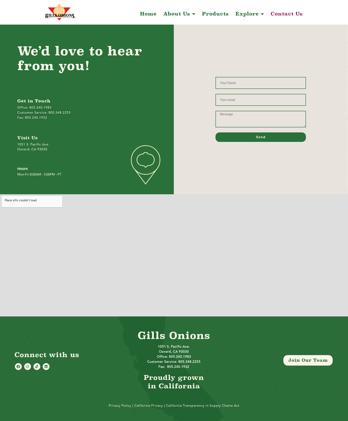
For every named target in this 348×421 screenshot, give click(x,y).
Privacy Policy (120, 405)
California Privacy (149, 405)
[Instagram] (27, 366)
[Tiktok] (36, 366)
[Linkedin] (46, 366)
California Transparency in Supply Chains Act (202, 405)
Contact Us (287, 13)
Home (148, 13)
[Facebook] (18, 366)
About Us (176, 13)
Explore (247, 13)
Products (215, 13)
